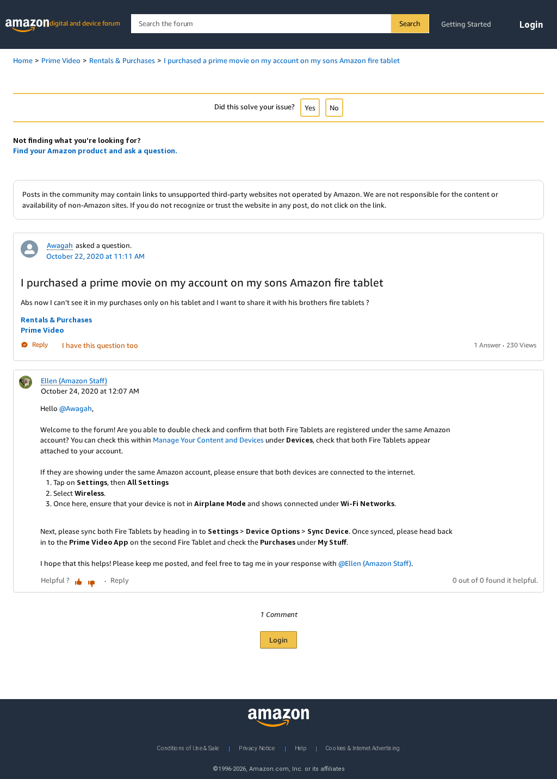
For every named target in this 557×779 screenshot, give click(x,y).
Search (409, 23)
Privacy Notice (257, 748)
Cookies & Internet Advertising (363, 748)
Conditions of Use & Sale (188, 748)
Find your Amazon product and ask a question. (95, 150)
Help (300, 748)
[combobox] (280, 23)
